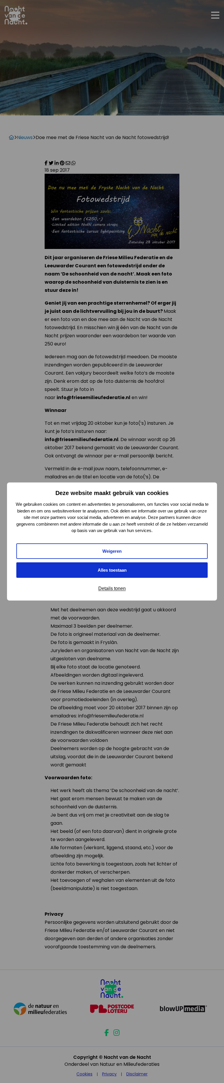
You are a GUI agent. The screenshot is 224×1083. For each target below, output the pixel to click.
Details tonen (112, 588)
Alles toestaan (112, 570)
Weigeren (112, 551)
